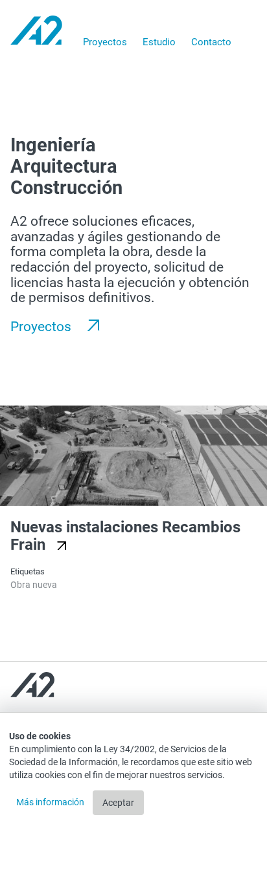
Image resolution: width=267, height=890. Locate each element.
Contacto (211, 42)
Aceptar (118, 803)
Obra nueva (33, 585)
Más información (51, 802)
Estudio (159, 42)
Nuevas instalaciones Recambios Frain (125, 536)
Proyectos (105, 42)
